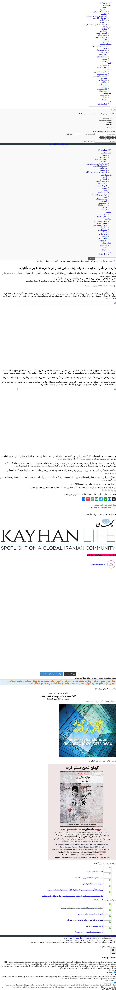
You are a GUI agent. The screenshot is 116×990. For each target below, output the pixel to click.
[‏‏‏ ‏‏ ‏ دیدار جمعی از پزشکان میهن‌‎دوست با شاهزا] (87, 588)
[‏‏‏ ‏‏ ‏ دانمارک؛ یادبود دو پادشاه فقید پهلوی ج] (28, 588)
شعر (105, 41)
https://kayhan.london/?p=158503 (102, 507)
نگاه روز (104, 78)
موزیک (104, 39)
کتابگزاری (103, 31)
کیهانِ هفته (107, 93)
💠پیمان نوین (102, 89)
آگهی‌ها (108, 124)
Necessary (109, 972)
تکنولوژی (103, 65)
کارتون (104, 29)
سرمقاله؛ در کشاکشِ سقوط (92, 883)
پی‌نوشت (103, 22)
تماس (109, 122)
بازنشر (104, 86)
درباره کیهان (102, 104)
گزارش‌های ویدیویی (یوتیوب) (96, 16)
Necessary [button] (112, 970)
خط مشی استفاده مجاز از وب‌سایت (78, 938)
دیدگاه (104, 82)
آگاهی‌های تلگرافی (100, 18)
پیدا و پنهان (103, 91)
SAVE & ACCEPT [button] (109, 989)
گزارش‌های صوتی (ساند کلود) (96, 24)
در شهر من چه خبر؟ (99, 46)
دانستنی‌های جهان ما (99, 12)
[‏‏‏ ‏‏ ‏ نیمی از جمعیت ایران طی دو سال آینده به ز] (28, 621)
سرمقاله (103, 95)
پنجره (105, 7)
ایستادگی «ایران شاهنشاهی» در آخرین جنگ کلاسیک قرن (82, 908)
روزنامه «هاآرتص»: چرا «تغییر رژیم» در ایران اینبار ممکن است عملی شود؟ (75, 890)
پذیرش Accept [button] (110, 947)
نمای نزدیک (103, 9)
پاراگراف (103, 20)
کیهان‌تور (103, 52)
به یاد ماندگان (102, 56)
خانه (109, 101)
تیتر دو (104, 99)
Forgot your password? (107, 137)
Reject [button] (102, 947)
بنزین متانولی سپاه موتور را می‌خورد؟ (89, 877)
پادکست (104, 14)
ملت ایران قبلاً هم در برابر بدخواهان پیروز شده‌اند (85, 920)
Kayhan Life (106, 3)
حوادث (104, 61)
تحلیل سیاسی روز (100, 71)
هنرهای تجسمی (101, 37)
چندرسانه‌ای (107, 5)
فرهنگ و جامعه (105, 44)
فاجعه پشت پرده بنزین (94, 871)
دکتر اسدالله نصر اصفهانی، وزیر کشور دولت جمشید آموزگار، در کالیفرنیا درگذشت (72, 896)
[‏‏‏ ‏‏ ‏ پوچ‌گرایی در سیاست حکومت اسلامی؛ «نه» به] (28, 654)
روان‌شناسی (102, 54)
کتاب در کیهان (101, 33)
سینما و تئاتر (102, 35)
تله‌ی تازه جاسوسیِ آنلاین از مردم (90, 914)
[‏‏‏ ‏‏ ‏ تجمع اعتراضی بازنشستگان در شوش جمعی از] (87, 654)
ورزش (104, 59)
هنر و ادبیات (107, 27)
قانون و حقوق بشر (100, 76)
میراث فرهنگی (101, 50)
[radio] (115, 490)
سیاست (108, 69)
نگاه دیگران (102, 80)
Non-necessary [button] (110, 981)
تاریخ (105, 48)
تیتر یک (104, 97)
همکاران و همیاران (104, 120)
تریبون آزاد (103, 84)
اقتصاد (109, 63)
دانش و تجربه (102, 67)
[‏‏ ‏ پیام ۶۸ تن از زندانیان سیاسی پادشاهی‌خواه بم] (87, 621)
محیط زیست (102, 74)
